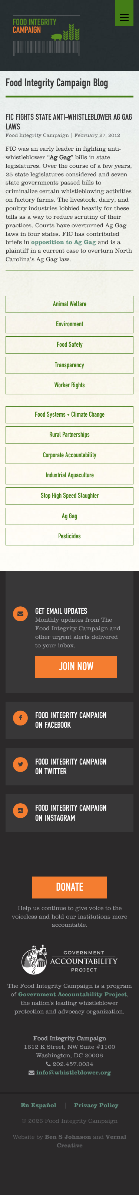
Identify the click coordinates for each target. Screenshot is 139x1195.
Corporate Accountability (69, 455)
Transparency (69, 365)
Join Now (76, 667)
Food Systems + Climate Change (70, 415)
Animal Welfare (69, 304)
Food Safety (70, 345)
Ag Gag (69, 516)
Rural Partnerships (69, 435)
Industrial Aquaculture (70, 475)
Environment (69, 324)
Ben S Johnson (68, 1137)
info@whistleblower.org (73, 1073)
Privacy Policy (96, 1106)
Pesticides (69, 536)
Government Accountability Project (72, 995)
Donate (69, 887)
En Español (38, 1106)
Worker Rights (69, 385)
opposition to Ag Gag (63, 243)
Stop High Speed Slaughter (70, 496)
